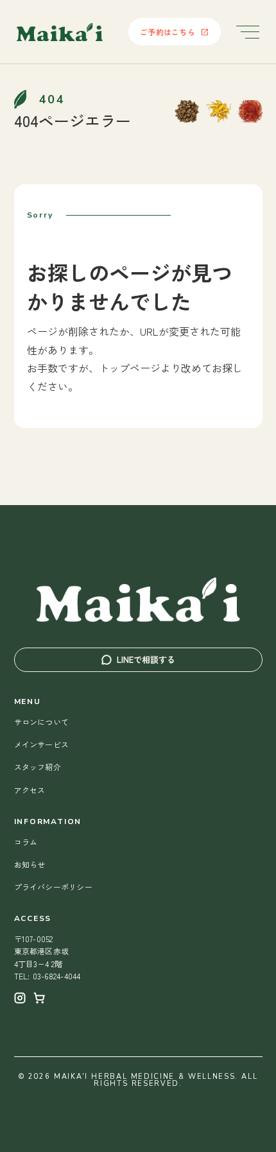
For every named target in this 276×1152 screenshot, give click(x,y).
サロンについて (41, 721)
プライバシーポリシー (53, 886)
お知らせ (30, 864)
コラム (26, 841)
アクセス (30, 789)
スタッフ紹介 (37, 766)
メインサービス (41, 744)
